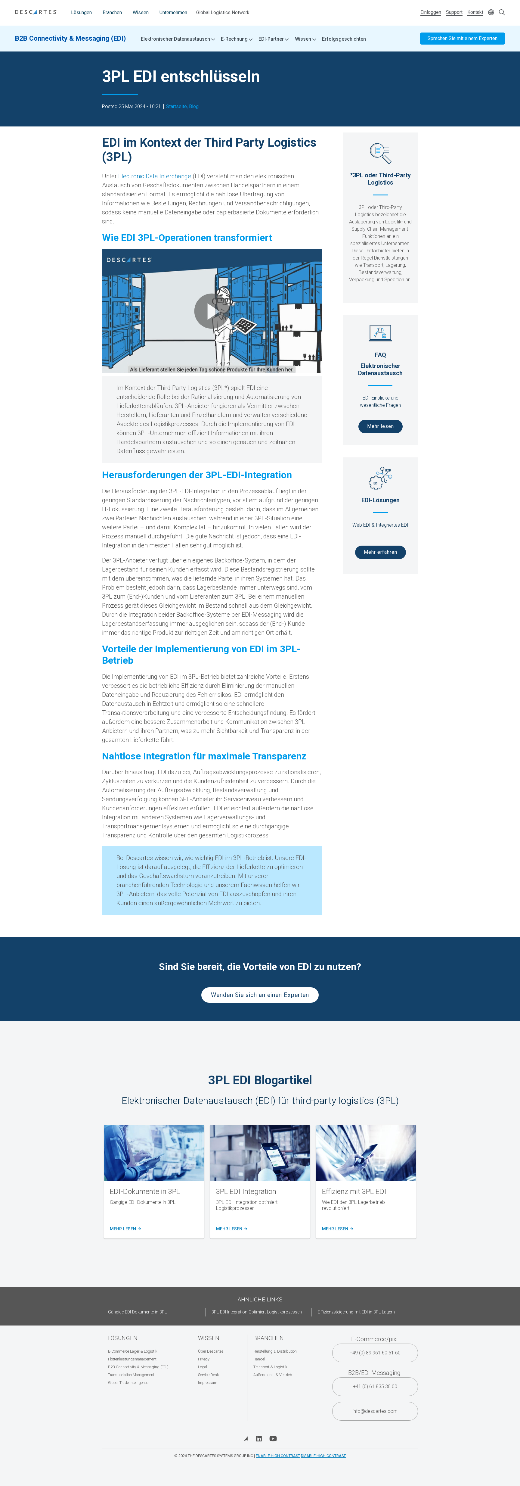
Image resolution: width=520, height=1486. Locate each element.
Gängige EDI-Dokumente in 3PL (137, 1312)
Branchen (112, 12)
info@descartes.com (375, 1411)
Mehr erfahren (380, 552)
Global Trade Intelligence (128, 1382)
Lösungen (81, 12)
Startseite (176, 106)
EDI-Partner (271, 39)
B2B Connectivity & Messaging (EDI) (70, 38)
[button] (211, 311)
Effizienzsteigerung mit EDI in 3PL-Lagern (356, 1312)
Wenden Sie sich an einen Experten (260, 995)
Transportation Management (131, 1374)
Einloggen (430, 12)
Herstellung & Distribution (275, 1351)
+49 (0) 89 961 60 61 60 (375, 1353)
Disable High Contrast (323, 1455)
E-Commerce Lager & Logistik (132, 1351)
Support (454, 12)
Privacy (203, 1359)
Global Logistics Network (222, 12)
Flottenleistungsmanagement (132, 1359)
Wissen (141, 12)
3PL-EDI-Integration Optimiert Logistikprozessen (257, 1312)
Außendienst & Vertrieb (272, 1374)
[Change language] (491, 12)
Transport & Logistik (270, 1367)
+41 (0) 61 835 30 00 (375, 1386)
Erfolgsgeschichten (344, 39)
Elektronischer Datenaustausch (176, 39)
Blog (194, 106)
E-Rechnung (235, 39)
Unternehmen (173, 12)
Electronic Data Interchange (154, 176)
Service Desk (208, 1374)
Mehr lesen (380, 426)
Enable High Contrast (278, 1455)
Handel (259, 1359)
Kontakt (475, 12)
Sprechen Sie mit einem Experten (462, 38)
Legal (202, 1367)
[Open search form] (502, 12)
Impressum (207, 1382)
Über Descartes (211, 1351)
